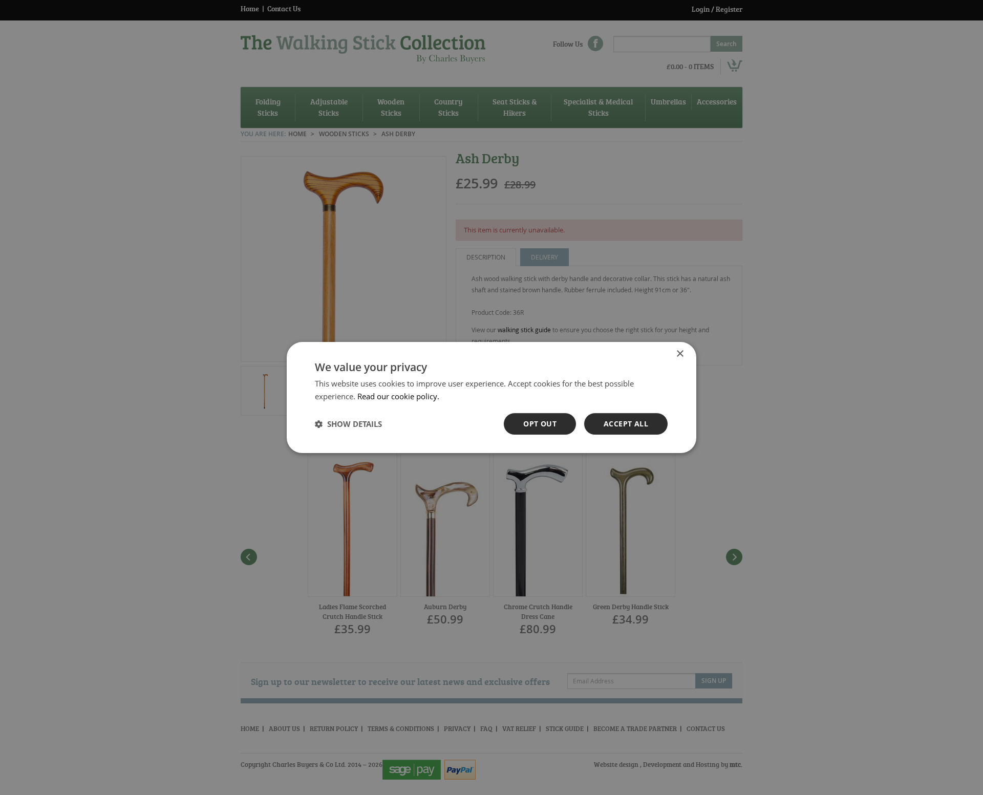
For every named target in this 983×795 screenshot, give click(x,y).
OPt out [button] (540, 423)
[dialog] (491, 397)
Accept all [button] (626, 423)
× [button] (679, 354)
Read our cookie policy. (398, 396)
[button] (348, 423)
